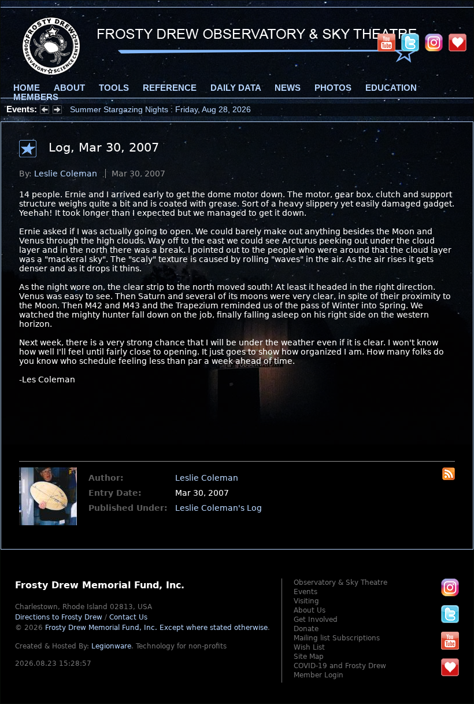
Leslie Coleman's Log (218, 508)
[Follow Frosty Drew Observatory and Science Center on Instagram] (434, 42)
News (288, 88)
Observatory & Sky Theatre (340, 582)
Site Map (309, 657)
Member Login (318, 675)
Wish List (309, 647)
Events (305, 592)
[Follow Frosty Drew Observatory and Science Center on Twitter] (450, 614)
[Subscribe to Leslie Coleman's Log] (448, 477)
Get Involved (316, 619)
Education (391, 88)
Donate (306, 629)
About (69, 88)
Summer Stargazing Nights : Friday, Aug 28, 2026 (160, 109)
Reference (170, 88)
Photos (332, 88)
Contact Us (128, 617)
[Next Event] (57, 111)
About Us (309, 610)
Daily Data (235, 88)
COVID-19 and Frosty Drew (340, 666)
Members (35, 97)
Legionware (111, 646)
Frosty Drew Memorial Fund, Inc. (156, 628)
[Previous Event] (44, 111)
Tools (114, 88)
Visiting (306, 601)
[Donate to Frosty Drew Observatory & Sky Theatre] (450, 667)
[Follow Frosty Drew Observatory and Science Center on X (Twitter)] (410, 42)
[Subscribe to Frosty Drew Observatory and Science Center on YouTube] (386, 42)
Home (26, 88)
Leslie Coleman (65, 173)
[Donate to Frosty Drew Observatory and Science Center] (457, 42)
